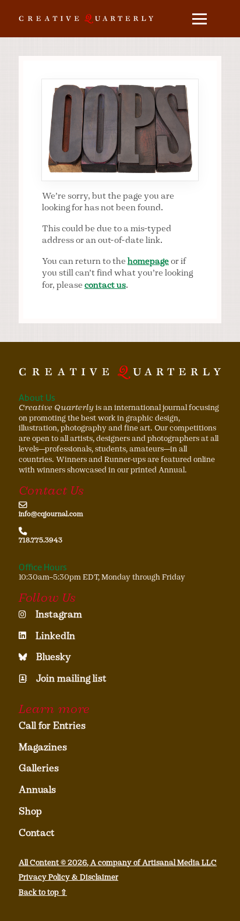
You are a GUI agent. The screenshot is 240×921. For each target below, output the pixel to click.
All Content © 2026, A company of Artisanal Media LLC (118, 862)
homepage (148, 261)
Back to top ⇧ (43, 892)
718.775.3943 (40, 540)
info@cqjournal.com (51, 514)
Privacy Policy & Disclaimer (68, 877)
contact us (105, 285)
